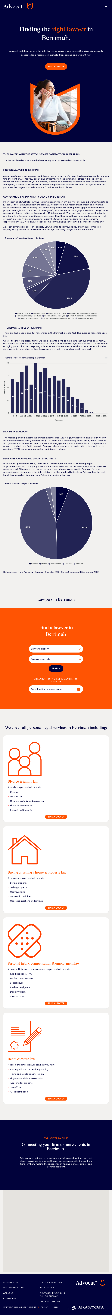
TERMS (55, 1307)
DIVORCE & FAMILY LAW (50, 1282)
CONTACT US (9, 1298)
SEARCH (56, 668)
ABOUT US (8, 1293)
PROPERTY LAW (46, 1288)
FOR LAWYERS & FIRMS (14, 1288)
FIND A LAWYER (56, 816)
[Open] (79, 649)
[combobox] (52, 648)
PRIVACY (44, 1307)
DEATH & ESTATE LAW (49, 1301)
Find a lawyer (56, 66)
